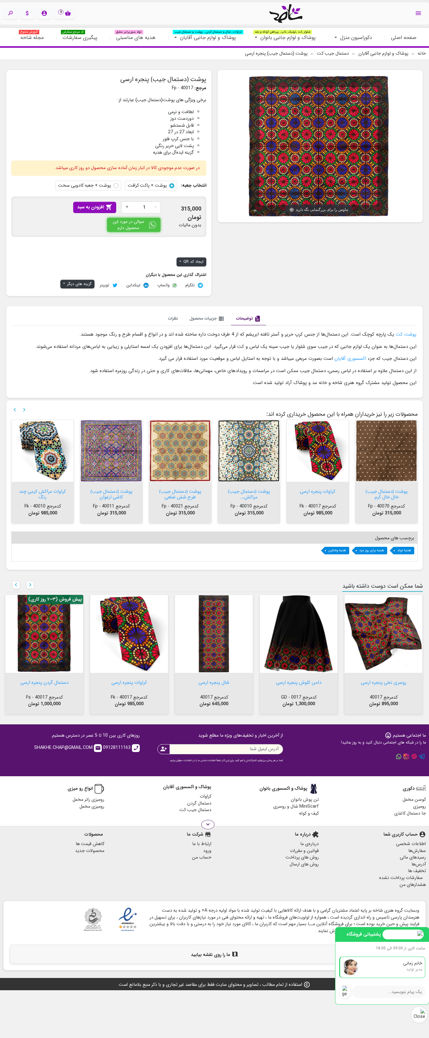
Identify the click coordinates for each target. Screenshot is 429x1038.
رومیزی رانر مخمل (88, 799)
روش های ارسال (304, 864)
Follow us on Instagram (406, 756)
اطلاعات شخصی (411, 844)
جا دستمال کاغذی (410, 813)
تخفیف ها (417, 871)
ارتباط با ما (201, 844)
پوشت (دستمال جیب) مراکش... (318, 494)
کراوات (205, 796)
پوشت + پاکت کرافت (147, 185)
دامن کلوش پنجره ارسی (383, 682)
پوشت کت (406, 334)
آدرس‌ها (418, 864)
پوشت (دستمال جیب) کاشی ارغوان (180, 494)
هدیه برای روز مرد (371, 550)
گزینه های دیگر (79, 284)
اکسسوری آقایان (350, 358)
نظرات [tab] (173, 318)
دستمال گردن (199, 803)
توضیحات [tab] (248, 318)
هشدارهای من (412, 884)
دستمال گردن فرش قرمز (42, 491)
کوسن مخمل (414, 799)
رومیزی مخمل (91, 806)
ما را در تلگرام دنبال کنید (422, 756)
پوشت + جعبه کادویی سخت (84, 185)
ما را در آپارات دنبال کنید (414, 756)
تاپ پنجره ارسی (44, 682)
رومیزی (419, 806)
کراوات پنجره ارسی (386, 491)
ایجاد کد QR (193, 262)
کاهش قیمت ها (90, 844)
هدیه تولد (404, 550)
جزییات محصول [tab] (207, 318)
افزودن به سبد (94, 207)
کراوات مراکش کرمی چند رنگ (111, 494)
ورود (207, 850)
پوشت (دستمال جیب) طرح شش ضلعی (249, 494)
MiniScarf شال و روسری (296, 806)
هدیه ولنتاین (337, 550)
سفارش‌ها (417, 850)
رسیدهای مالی (413, 857)
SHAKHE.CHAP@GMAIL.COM (67, 747)
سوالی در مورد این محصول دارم (128, 224)
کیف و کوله (309, 813)
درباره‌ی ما (309, 844)
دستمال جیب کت (195, 810)
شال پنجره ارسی (298, 682)
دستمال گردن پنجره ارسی (129, 682)
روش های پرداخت (302, 857)
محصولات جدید (89, 850)
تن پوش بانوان (305, 799)
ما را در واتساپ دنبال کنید (398, 756)
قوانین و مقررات (304, 850)
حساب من (201, 857)
